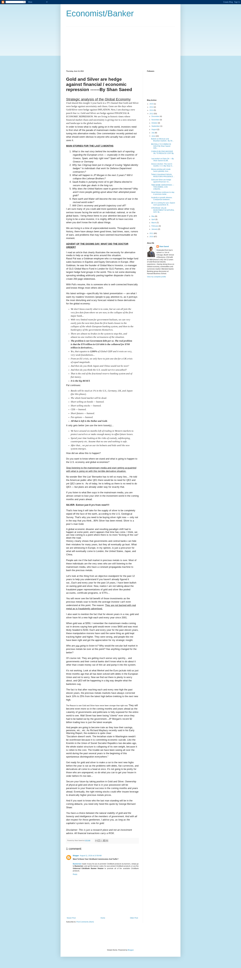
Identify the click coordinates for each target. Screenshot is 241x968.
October (154, 123)
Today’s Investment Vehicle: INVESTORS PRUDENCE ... (163, 175)
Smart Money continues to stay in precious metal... (162, 193)
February (155, 226)
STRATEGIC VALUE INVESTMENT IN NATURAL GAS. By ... (162, 210)
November (155, 120)
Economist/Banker (100, 13)
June (153, 136)
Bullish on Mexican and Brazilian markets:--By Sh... (162, 140)
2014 (152, 107)
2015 (152, 104)
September (155, 126)
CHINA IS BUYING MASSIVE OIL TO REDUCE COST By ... (162, 153)
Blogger (76, 856)
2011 (152, 233)
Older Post (134, 918)
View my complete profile (156, 277)
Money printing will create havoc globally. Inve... (161, 170)
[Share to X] (101, 840)
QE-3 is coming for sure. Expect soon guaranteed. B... (163, 204)
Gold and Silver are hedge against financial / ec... (161, 181)
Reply (75, 874)
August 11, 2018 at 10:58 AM (91, 856)
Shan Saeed (164, 246)
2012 (152, 114)
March (154, 223)
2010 (152, 237)
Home (103, 918)
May (153, 216)
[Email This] (96, 840)
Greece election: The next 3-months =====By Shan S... (162, 165)
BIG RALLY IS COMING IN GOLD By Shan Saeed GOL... (161, 146)
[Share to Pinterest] (107, 840)
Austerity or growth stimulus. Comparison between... (161, 198)
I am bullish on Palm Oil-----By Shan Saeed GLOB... (162, 160)
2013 (152, 110)
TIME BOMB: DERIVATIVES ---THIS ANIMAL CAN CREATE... (162, 187)
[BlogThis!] (99, 840)
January (154, 229)
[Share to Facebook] (104, 840)
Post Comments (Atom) (85, 922)
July (153, 133)
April (153, 219)
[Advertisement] (89, 45)
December (155, 116)
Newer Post (71, 918)
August (154, 129)
